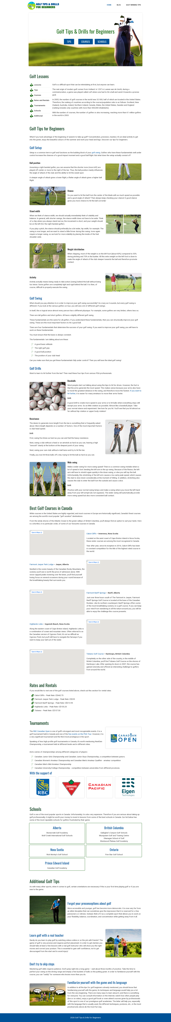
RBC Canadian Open (41, 731)
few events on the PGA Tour (79, 734)
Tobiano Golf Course (95, 654)
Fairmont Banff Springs (96, 593)
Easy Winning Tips (133, 5)
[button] (69, 41)
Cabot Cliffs (91, 533)
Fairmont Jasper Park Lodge (41, 564)
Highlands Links (36, 624)
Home (109, 5)
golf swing (96, 152)
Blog (119, 5)
